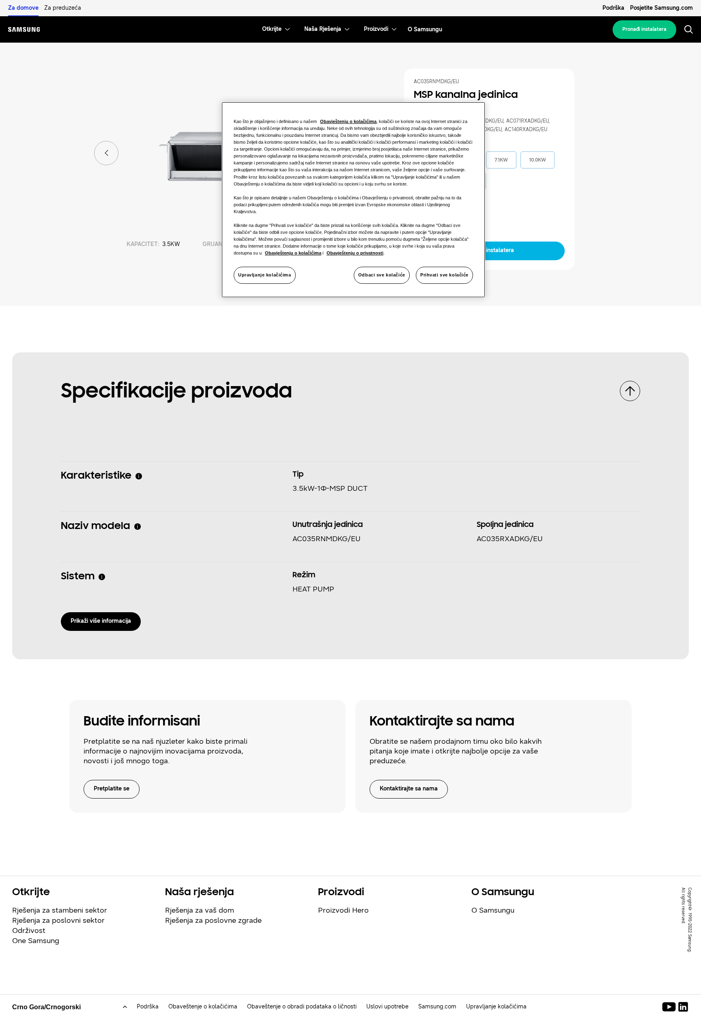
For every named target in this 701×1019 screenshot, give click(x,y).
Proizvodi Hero (343, 910)
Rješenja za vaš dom (199, 910)
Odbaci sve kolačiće (381, 274)
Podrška (613, 7)
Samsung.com (437, 1006)
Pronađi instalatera (644, 29)
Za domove (23, 7)
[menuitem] (272, 29)
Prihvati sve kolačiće (444, 274)
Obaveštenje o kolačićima (202, 1006)
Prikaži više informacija (101, 620)
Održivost (28, 930)
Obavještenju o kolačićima (348, 121)
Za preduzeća (62, 7)
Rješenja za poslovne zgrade (213, 920)
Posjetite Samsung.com (661, 7)
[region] (353, 200)
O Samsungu (492, 910)
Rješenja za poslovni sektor (58, 920)
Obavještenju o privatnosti (355, 252)
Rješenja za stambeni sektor (59, 910)
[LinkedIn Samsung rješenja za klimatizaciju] (683, 1007)
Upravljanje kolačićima (264, 274)
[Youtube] (670, 1007)
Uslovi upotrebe (387, 1006)
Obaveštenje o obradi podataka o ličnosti (302, 1006)
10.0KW (537, 160)
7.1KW (501, 160)
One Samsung (35, 940)
